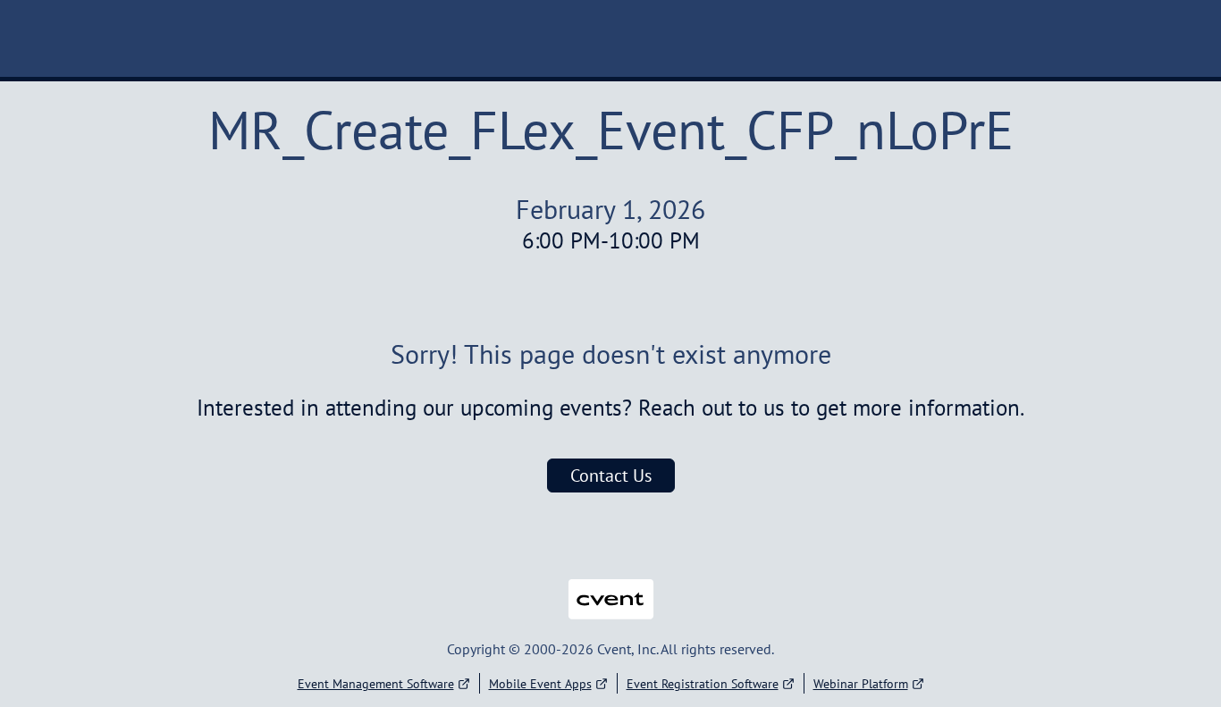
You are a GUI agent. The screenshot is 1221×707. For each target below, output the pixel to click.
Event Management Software (376, 684)
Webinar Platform (860, 684)
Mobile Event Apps (540, 684)
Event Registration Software (703, 684)
